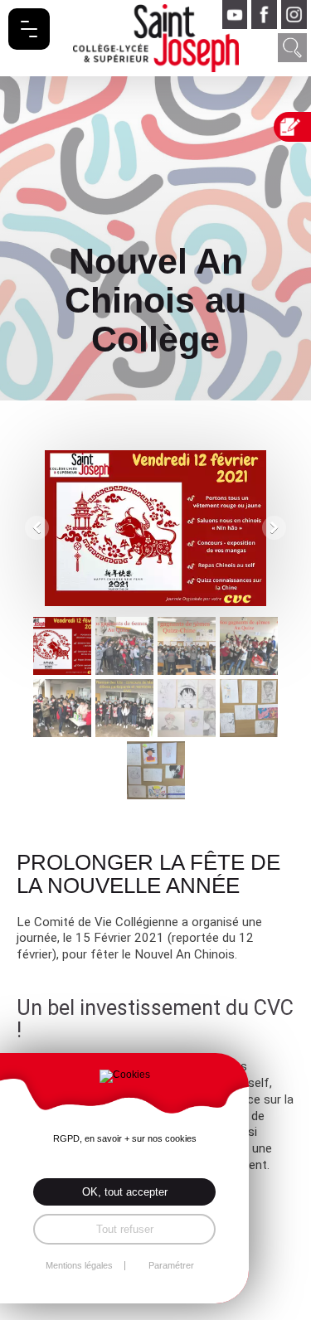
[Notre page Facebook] (264, 14)
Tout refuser (124, 1229)
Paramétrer (171, 1265)
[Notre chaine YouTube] (235, 14)
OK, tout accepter (125, 1192)
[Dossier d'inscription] (294, 126)
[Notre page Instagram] (294, 14)
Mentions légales (79, 1265)
